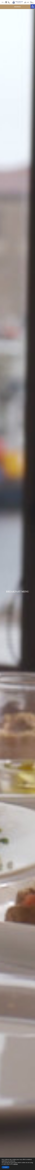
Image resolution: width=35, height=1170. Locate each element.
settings (15, 1164)
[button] (33, 6)
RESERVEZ (17, 7)
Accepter (5, 1167)
